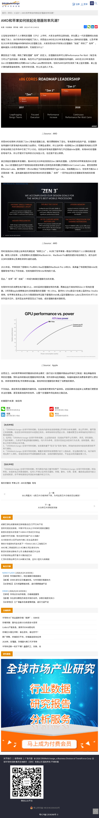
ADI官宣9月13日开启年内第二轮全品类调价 (19, 539)
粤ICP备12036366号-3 (48, 814)
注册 (78, 4)
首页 (4, 12)
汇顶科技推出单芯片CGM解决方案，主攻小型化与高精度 (25, 559)
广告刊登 (29, 758)
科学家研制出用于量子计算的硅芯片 (16, 555)
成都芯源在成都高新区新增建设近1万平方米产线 (22, 524)
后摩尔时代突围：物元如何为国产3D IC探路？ (20, 536)
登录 (86, 4)
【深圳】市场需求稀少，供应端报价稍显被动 (21, 576)
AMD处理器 (26, 483)
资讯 (10, 12)
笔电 (34, 483)
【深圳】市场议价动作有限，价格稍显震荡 (20, 594)
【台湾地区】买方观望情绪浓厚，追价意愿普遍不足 (24, 583)
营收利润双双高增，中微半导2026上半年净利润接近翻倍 (25, 528)
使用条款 (18, 758)
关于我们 (7, 758)
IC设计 (17, 12)
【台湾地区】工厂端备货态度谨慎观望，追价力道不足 (25, 602)
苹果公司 (15, 483)
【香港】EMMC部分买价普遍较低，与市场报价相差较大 (26, 579)
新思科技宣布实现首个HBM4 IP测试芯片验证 (20, 532)
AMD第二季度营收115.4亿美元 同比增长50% (20, 547)
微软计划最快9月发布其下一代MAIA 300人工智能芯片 (24, 543)
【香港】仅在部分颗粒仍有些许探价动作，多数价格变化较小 (28, 598)
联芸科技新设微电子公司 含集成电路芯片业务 (20, 551)
